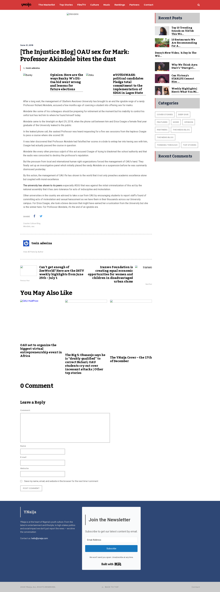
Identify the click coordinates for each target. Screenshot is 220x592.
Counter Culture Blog (31, 223)
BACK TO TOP (112, 587)
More (176, 122)
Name (23, 446)
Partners (162, 130)
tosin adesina (33, 68)
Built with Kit (111, 564)
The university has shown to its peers (42, 185)
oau (32, 226)
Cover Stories (165, 114)
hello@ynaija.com (39, 538)
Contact (196, 587)
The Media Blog (181, 130)
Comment (25, 410)
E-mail (23, 457)
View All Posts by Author (33, 252)
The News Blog (165, 137)
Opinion (188, 122)
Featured (162, 122)
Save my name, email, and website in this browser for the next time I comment (61, 481)
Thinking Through (167, 145)
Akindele (26, 226)
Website (24, 468)
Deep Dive (183, 114)
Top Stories (189, 145)
